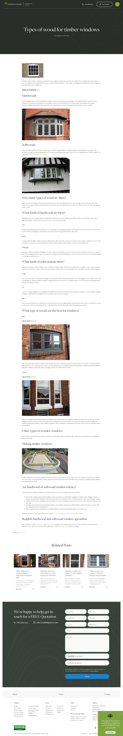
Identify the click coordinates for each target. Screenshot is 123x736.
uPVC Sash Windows (18, 714)
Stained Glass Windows (34, 710)
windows (38, 524)
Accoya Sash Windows (34, 706)
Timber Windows (18, 710)
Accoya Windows (32, 708)
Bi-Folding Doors (49, 712)
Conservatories (74, 706)
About (14, 694)
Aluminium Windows (18, 712)
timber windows (42, 154)
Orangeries (73, 708)
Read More (19, 589)
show (38, 90)
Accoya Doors (60, 708)
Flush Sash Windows (18, 716)
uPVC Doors (48, 708)
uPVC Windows (17, 708)
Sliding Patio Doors (49, 714)
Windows (16, 706)
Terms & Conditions (93, 733)
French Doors (60, 706)
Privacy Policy (84, 733)
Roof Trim (73, 710)
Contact (107, 694)
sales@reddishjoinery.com (47, 622)
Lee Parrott (21, 532)
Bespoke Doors (60, 710)
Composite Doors (49, 710)
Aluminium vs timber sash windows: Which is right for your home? (73, 573)
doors (43, 524)
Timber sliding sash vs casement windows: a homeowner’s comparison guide (24, 574)
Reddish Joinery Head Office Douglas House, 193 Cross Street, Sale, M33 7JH (99, 708)
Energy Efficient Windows (32, 712)
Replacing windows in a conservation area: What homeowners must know (48, 573)
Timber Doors (48, 706)
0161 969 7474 (63, 526)
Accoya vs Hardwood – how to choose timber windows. (68, 513)
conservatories (51, 524)
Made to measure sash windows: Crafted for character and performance (97, 573)
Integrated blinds (32, 715)
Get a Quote (105, 4)
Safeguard (59, 712)
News (61, 694)
